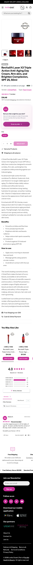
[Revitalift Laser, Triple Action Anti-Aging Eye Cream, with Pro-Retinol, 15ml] (8, 338)
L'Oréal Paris (12, 90)
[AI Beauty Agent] (22, 7)
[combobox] (16, 13)
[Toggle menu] (2, 7)
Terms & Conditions (18, 550)
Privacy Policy (8, 552)
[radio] (4, 135)
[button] (26, 435)
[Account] (27, 7)
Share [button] (6, 435)
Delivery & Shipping (10, 547)
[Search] (29, 13)
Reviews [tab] (6, 396)
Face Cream (27, 90)
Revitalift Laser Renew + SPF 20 (11, 431)
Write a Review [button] (17, 390)
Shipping (13, 100)
